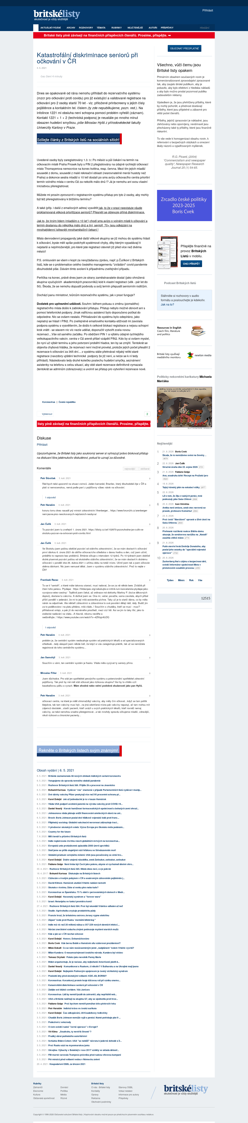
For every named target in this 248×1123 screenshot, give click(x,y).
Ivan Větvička (182, 504)
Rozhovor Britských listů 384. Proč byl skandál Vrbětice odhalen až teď (86, 906)
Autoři (153, 27)
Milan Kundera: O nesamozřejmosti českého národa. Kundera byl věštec (85, 952)
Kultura (36, 1094)
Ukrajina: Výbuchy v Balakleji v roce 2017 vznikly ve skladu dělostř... (83, 1050)
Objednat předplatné (184, 48)
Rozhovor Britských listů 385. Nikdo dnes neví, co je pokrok (80, 868)
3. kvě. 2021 (65, 478)
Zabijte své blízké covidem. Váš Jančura (69, 989)
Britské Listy (186, 1090)
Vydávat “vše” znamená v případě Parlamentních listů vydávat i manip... (104, 790)
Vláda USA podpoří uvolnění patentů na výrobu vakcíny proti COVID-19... (85, 803)
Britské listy (58, 15)
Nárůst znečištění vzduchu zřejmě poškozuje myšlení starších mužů (83, 929)
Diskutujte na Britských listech (84, 873)
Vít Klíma (53, 1031)
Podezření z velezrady (59, 1022)
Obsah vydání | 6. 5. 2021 (55, 770)
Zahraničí (37, 1087)
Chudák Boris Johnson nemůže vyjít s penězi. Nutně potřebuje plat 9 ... (84, 1017)
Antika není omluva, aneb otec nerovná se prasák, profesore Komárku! (184, 509)
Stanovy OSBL (126, 1087)
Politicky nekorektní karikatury (184, 379)
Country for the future (59, 831)
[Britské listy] (79, 139)
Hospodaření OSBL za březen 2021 (68, 1064)
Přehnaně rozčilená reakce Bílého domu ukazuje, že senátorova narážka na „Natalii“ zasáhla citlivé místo (185, 534)
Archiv (71, 27)
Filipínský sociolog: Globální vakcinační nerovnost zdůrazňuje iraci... (83, 822)
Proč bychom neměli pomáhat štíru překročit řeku (90, 1003)
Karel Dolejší (55, 799)
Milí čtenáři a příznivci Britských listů (67, 836)
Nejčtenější (164, 443)
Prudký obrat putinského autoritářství (67, 1036)
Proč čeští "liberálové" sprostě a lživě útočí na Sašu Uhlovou (186, 521)
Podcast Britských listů (180, 283)
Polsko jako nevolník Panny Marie (83, 957)
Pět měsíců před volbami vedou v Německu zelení (74, 1059)
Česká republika (67, 402)
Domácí (64, 1087)
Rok (191, 580)
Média (63, 1094)
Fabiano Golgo (55, 864)
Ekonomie (38, 1090)
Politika (64, 1090)
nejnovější (130, 468)
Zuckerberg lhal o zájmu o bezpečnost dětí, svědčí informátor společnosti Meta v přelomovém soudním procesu (184, 564)
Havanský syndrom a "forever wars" (82, 896)
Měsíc (181, 580)
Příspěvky (167, 27)
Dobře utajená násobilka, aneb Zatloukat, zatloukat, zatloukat (94, 859)
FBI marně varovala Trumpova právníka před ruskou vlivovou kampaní (84, 1054)
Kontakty (95, 1090)
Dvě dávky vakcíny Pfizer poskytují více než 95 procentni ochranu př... (84, 794)
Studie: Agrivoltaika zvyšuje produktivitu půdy (72, 910)
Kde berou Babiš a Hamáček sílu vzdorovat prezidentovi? (91, 943)
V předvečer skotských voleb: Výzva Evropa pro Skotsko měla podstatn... (86, 827)
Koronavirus (48, 402)
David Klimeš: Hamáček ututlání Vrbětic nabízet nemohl (77, 882)
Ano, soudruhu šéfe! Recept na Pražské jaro (185, 477)
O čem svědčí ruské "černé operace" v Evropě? (73, 1026)
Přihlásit (207, 10)
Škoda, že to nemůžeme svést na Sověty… (184, 456)
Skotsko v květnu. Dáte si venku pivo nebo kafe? (73, 887)
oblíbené (145, 468)
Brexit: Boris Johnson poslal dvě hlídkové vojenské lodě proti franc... (83, 817)
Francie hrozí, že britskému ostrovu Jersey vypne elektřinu (78, 915)
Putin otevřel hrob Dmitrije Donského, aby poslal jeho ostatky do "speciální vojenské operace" (184, 549)
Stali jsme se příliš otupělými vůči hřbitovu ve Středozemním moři (82, 850)
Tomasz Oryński (56, 957)
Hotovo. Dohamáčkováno (76, 938)
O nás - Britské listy (100, 1087)
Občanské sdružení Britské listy (68, 1114)
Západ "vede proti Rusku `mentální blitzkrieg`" (72, 919)
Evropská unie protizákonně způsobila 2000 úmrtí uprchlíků (78, 845)
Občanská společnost (43, 1098)
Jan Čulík (45, 524)
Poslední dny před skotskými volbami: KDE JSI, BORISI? (77, 975)
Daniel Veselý (55, 808)
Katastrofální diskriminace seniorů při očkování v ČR (75, 985)
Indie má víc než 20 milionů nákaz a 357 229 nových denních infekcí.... (84, 924)
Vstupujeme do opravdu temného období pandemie (74, 780)
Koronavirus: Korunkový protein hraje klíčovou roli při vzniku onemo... (84, 980)
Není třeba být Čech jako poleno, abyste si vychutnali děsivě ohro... (98, 864)
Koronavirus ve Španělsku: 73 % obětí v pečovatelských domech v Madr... (86, 892)
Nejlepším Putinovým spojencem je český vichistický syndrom (95, 971)
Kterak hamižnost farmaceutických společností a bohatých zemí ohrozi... (101, 808)
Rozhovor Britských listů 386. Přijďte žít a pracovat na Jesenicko (81, 785)
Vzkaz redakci (125, 1090)
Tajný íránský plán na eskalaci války (183, 487)
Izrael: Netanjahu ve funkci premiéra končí (70, 901)
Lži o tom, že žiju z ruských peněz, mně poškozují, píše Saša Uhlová (182, 497)
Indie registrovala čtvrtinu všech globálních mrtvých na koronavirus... (84, 841)
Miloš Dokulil (54, 947)
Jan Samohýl (47, 657)
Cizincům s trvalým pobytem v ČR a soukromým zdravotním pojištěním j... (86, 878)
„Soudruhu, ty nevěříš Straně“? (75, 1031)
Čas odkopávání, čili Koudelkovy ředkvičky (85, 1012)
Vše (200, 580)
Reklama (95, 1098)
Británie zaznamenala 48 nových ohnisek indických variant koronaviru (84, 776)
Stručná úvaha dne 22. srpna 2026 (182, 467)
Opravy (94, 1094)
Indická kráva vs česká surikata (80, 1008)
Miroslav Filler (48, 673)
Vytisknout (46, 413)
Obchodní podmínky (101, 1101)
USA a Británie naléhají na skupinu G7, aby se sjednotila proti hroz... (83, 998)
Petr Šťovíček (47, 478)
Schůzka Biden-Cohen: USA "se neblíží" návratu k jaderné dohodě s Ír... (85, 1040)
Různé (63, 1098)
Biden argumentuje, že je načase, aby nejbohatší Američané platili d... (83, 961)
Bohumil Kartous (57, 790)
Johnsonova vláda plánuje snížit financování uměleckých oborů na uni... (85, 813)
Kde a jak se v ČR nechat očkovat (65, 933)
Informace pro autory (129, 1094)
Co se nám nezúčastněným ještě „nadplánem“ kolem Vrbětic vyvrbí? (98, 947)
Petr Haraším (47, 504)
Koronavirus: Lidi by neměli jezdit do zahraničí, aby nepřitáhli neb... (82, 994)
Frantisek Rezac (49, 579)
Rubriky (116, 27)
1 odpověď (50, 497)
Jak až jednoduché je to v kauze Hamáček (84, 799)
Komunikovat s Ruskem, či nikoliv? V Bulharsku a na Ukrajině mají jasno (101, 966)
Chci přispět (191, 263)
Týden (170, 580)
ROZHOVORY (86, 27)
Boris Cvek (54, 943)
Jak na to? (167, 304)
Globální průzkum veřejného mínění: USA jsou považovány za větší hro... (85, 855)
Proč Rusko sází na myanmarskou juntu (69, 1045)
